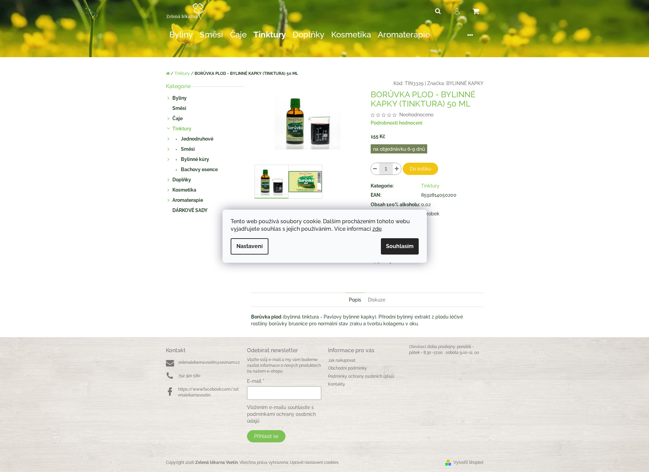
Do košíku (420, 169)
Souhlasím (400, 246)
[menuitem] (181, 34)
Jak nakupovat (341, 360)
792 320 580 (189, 375)
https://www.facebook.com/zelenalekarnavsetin (208, 392)
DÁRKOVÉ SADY (189, 210)
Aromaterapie (187, 200)
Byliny (179, 98)
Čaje (177, 118)
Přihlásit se (266, 436)
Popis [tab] (355, 300)
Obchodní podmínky (347, 368)
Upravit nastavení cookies (314, 462)
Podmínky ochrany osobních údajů (361, 376)
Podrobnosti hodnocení (396, 123)
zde (377, 229)
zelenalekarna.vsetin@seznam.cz (209, 362)
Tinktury (181, 128)
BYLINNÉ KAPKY (464, 83)
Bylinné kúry (194, 159)
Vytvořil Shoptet (468, 462)
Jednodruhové (196, 139)
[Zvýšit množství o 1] (397, 169)
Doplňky (181, 179)
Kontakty (336, 384)
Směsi (179, 108)
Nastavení (249, 246)
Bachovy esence (199, 169)
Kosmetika (184, 190)
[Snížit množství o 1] (375, 169)
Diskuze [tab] (376, 300)
